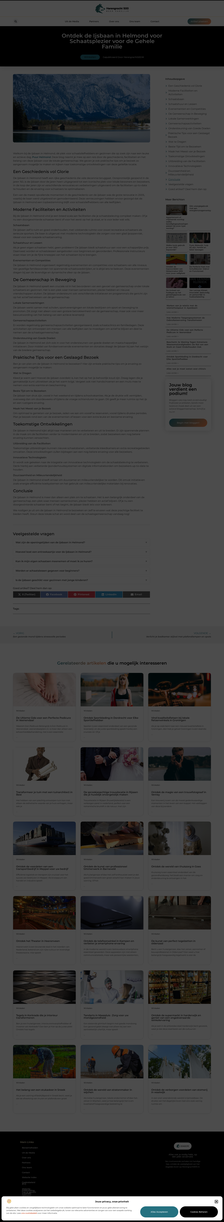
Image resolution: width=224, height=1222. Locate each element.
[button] (216, 1201)
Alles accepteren (159, 1212)
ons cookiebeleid (29, 1213)
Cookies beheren (199, 1212)
